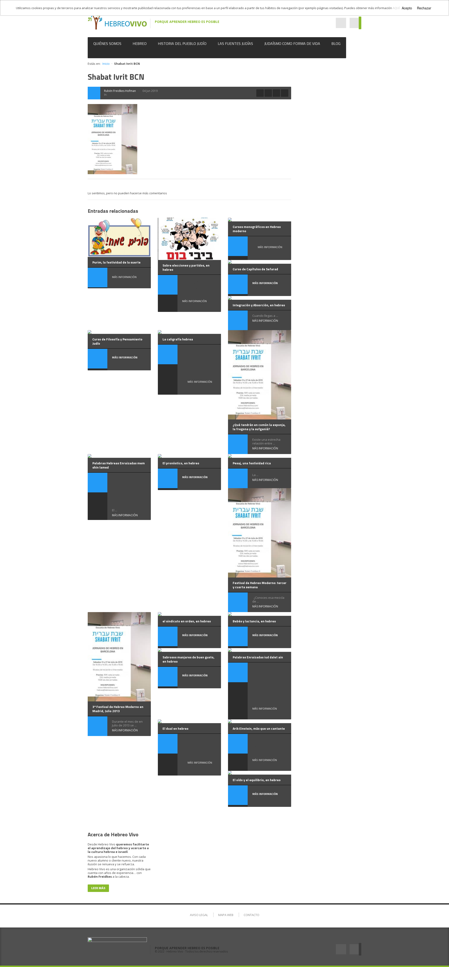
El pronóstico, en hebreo (181, 463)
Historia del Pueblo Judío (182, 43)
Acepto (407, 8)
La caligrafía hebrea (178, 339)
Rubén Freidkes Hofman (120, 91)
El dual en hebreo (175, 728)
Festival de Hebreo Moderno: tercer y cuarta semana (259, 584)
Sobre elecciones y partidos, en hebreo (186, 267)
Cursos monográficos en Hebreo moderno (257, 228)
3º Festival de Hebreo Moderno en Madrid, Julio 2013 (117, 708)
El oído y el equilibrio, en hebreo (257, 779)
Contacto (251, 915)
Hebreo (140, 43)
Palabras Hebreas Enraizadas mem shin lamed (118, 465)
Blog (335, 43)
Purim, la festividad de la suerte (116, 262)
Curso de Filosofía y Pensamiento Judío (117, 341)
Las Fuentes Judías (235, 43)
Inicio (106, 63)
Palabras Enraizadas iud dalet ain (258, 657)
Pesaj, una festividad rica (252, 463)
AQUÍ (396, 8)
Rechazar (424, 8)
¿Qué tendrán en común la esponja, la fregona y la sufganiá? (259, 426)
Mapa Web (225, 915)
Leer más (98, 888)
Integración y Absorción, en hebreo (259, 305)
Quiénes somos (107, 43)
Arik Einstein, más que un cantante (259, 728)
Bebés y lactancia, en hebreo (254, 621)
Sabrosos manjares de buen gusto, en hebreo (188, 659)
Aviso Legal (199, 915)
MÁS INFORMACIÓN (124, 277)
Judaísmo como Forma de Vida (292, 43)
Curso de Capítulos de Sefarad (255, 269)
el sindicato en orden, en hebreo (187, 621)
